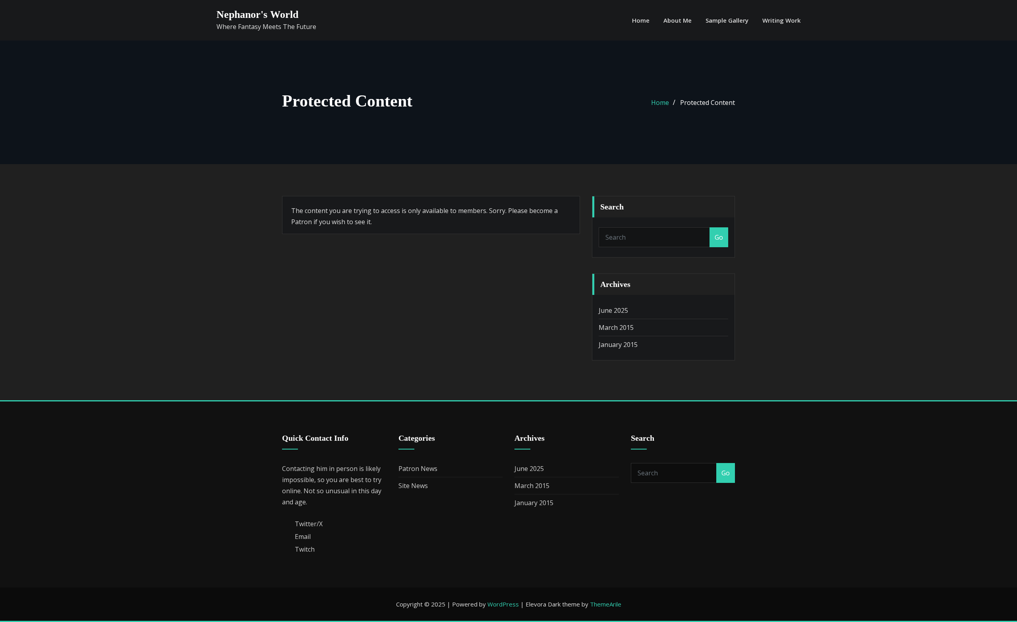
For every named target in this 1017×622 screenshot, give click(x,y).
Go (719, 237)
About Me (677, 20)
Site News (413, 485)
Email (303, 536)
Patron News (417, 468)
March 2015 (616, 327)
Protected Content (707, 102)
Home (641, 20)
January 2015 (618, 344)
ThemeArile (605, 604)
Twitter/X (309, 523)
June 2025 (613, 310)
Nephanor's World (257, 14)
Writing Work (781, 20)
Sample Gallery (727, 20)
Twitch (305, 549)
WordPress (503, 604)
